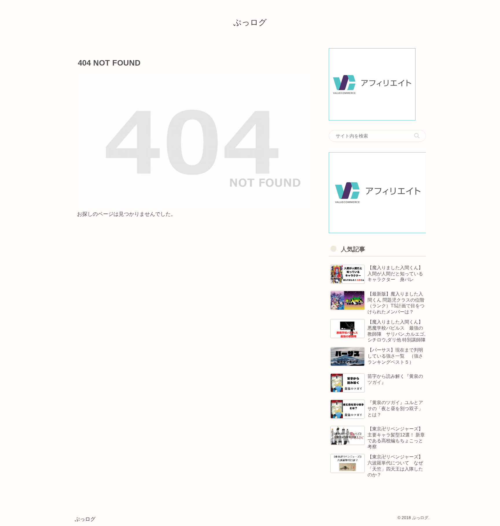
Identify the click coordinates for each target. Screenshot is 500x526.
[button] (417, 135)
